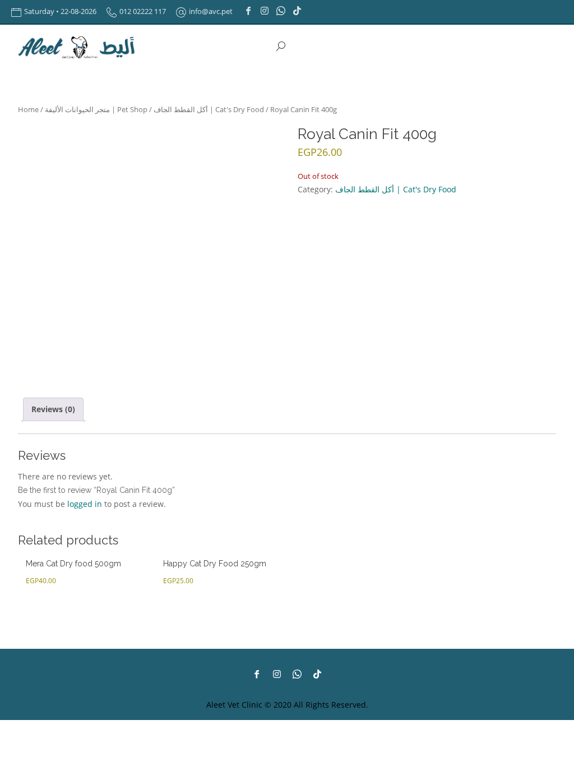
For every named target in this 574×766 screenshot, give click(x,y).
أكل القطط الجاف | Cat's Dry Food (209, 109)
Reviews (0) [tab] (53, 409)
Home (28, 109)
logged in (84, 504)
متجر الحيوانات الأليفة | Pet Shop (96, 109)
